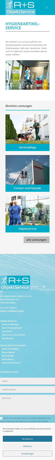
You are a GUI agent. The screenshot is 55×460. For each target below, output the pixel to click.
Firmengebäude (15, 328)
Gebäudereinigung (10, 348)
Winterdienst (8, 359)
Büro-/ (5, 328)
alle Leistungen (37, 240)
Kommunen (7, 331)
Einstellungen (27, 453)
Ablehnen (27, 446)
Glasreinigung (8, 352)
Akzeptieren (27, 438)
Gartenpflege (8, 355)
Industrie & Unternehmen (13, 335)
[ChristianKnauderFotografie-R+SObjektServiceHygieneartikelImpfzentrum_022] (27, 89)
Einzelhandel (7, 338)
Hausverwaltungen (10, 324)
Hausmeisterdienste (11, 362)
